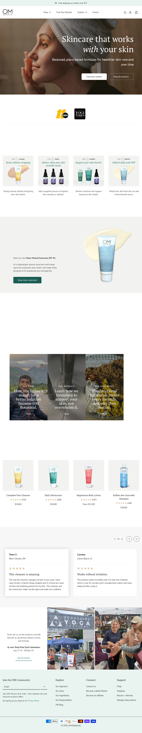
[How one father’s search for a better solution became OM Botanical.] (29, 387)
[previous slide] (129, 539)
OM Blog (59, 704)
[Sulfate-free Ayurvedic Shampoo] (123, 475)
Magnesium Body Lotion (89, 495)
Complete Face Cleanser (18, 495)
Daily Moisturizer (53, 495)
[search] (125, 12)
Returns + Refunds (125, 695)
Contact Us (91, 686)
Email (6, 686)
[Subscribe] (44, 687)
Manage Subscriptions (126, 700)
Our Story (60, 690)
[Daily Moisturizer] (53, 475)
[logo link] (62, 113)
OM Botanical (75, 725)
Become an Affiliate (95, 695)
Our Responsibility (64, 700)
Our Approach (62, 686)
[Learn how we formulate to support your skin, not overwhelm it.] (67, 387)
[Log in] (130, 12)
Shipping (121, 690)
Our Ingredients (62, 695)
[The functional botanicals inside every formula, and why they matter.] (105, 387)
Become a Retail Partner (96, 690)
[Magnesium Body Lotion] (88, 475)
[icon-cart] (136, 12)
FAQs (119, 686)
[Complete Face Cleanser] (18, 475)
